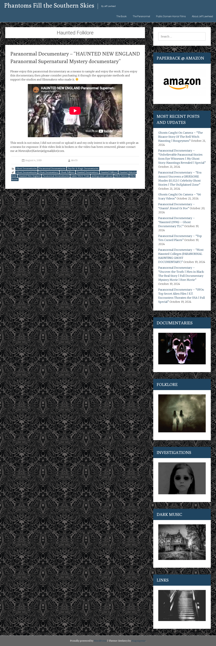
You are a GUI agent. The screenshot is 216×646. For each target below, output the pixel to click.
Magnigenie (138, 640)
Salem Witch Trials (80, 176)
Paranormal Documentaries (52, 168)
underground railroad (102, 176)
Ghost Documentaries (26, 168)
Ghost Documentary (48, 172)
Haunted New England (29, 176)
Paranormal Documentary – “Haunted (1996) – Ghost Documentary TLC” (176, 222)
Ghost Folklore (67, 172)
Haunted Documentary (87, 172)
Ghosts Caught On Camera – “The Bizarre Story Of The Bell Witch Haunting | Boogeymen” (180, 136)
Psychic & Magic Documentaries (83, 168)
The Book (121, 16)
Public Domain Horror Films (171, 16)
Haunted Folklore (109, 172)
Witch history (121, 176)
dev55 (74, 160)
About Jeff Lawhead (202, 16)
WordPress (100, 640)
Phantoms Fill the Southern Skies (49, 5)
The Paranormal (141, 16)
